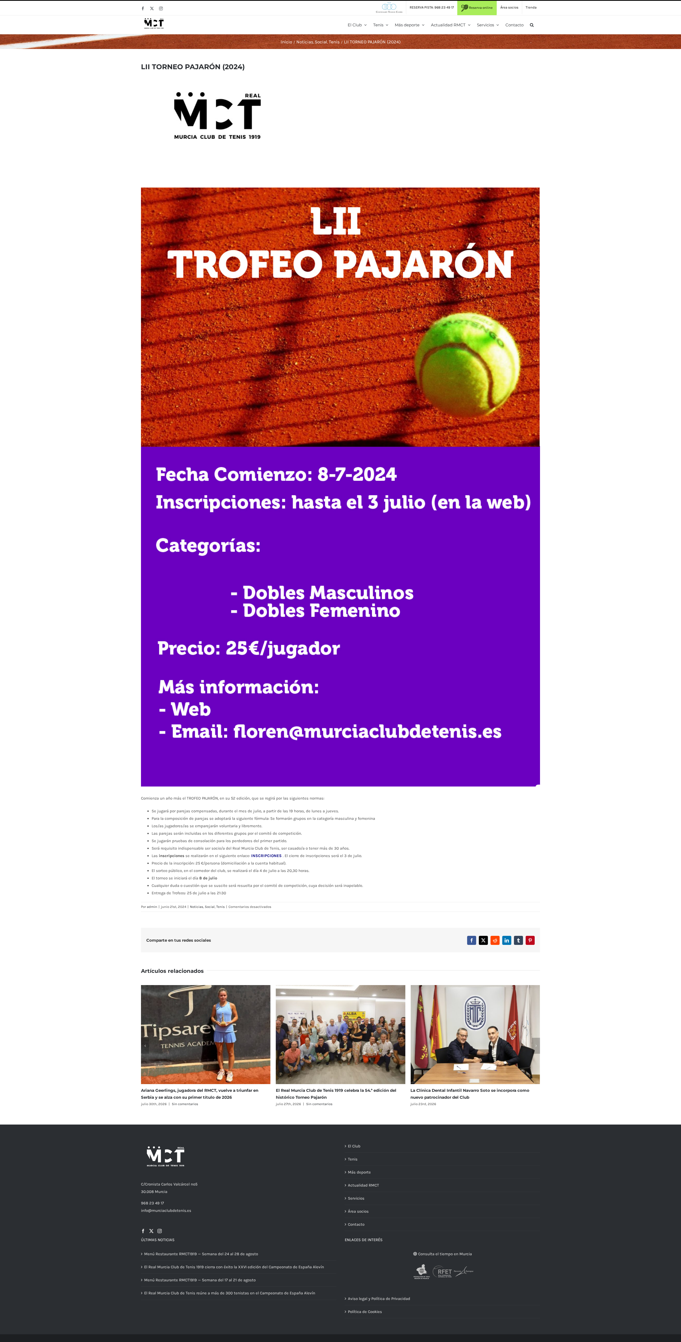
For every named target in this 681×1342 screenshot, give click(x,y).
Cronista (152, 1184)
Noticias (196, 907)
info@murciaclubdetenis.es (166, 1210)
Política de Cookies (365, 1311)
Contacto (356, 1224)
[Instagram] (159, 1231)
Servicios (356, 1198)
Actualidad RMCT (363, 1185)
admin (152, 907)
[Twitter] (151, 1231)
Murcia (161, 1191)
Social (210, 907)
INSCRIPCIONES (266, 855)
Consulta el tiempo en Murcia (444, 1254)
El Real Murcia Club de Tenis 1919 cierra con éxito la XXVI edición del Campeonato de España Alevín (234, 1267)
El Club (354, 1146)
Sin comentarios (184, 1104)
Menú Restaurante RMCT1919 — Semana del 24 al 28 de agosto (201, 1254)
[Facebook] (143, 1231)
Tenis (220, 907)
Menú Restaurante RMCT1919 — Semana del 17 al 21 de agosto (200, 1280)
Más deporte (359, 1172)
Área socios (358, 1211)
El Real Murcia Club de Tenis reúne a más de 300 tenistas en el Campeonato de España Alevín (229, 1293)
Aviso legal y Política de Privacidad (379, 1298)
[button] (532, 24)
